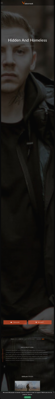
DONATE (27, 397)
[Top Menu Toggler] (1, 2)
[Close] (54, 392)
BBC (43, 339)
